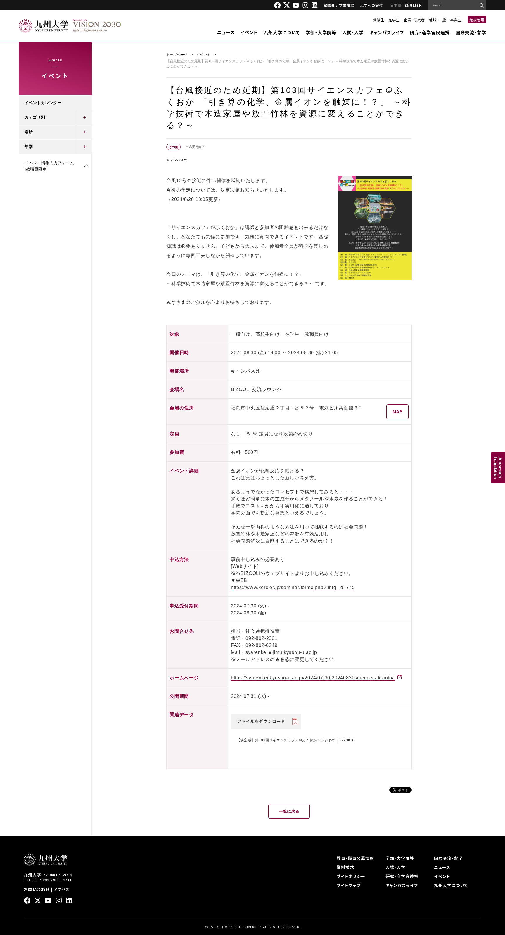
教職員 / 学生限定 (339, 5)
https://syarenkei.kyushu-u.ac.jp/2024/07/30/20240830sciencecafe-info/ (313, 677)
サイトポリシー (351, 876)
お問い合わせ (37, 889)
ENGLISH (413, 5)
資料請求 (345, 867)
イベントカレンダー (43, 102)
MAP (397, 411)
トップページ (176, 55)
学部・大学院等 (321, 32)
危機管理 (477, 19)
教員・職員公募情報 (355, 858)
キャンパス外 (176, 160)
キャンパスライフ (386, 32)
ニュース (226, 32)
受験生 (378, 19)
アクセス (61, 889)
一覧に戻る (289, 811)
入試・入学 (353, 32)
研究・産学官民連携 (430, 32)
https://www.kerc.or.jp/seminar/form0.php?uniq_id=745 (293, 587)
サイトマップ (349, 885)
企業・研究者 (414, 19)
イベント (249, 32)
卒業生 (456, 19)
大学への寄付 (371, 5)
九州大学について (282, 32)
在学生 (394, 19)
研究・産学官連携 (401, 876)
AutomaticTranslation (498, 467)
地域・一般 (437, 19)
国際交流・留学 (471, 32)
